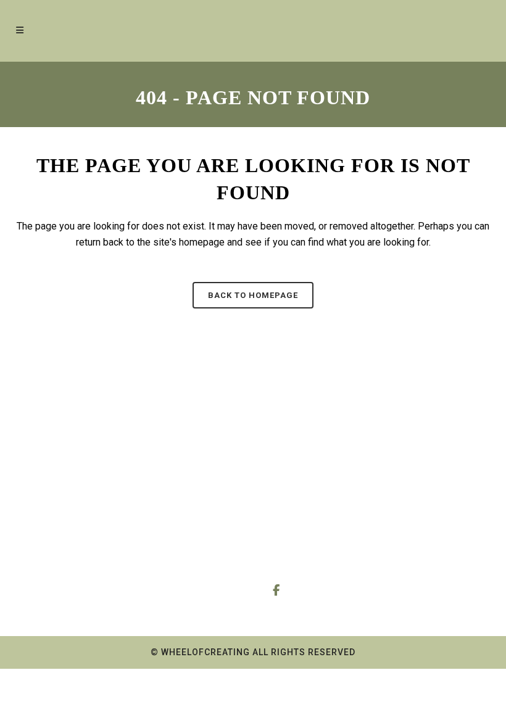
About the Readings (193, 497)
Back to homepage (253, 295)
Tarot (46, 473)
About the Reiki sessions (182, 528)
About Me (174, 473)
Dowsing (54, 497)
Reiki (46, 521)
